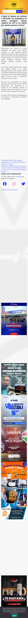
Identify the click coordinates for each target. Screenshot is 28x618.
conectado (18, 176)
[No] (26, 612)
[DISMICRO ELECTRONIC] (14, 474)
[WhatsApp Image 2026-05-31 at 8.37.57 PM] (14, 444)
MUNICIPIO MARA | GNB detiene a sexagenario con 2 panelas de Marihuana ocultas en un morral (13, 162)
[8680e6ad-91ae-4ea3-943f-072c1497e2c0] (14, 503)
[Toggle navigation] (24, 11)
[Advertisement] (14, 115)
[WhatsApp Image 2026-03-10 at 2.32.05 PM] (14, 411)
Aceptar (14, 615)
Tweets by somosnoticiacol (9, 190)
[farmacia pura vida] (14, 319)
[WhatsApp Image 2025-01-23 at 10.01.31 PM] (14, 591)
